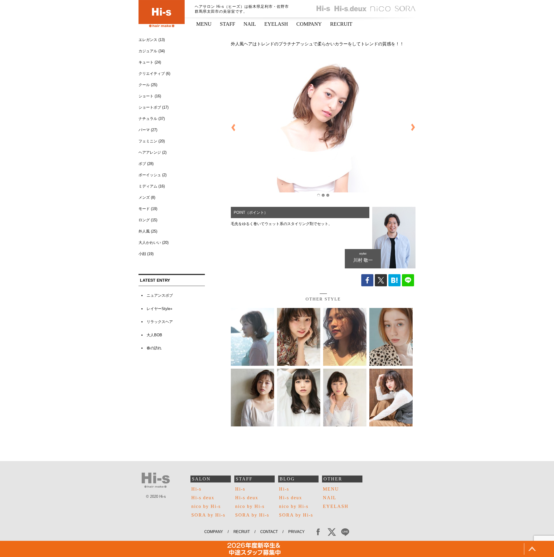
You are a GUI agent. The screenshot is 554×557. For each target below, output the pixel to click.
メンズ (144, 197)
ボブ (142, 163)
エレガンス (147, 40)
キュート (146, 62)
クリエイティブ (151, 73)
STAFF (227, 24)
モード (144, 209)
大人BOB (154, 335)
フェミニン (147, 141)
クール (144, 85)
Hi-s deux (202, 497)
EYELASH (276, 24)
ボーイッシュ (149, 175)
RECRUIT (341, 24)
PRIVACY (298, 532)
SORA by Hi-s (208, 515)
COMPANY (309, 24)
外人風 (144, 231)
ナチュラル (147, 118)
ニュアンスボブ (160, 295)
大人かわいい (149, 242)
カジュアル (147, 51)
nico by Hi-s (206, 506)
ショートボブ (149, 107)
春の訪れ (154, 348)
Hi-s (196, 489)
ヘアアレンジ (149, 152)
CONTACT (269, 532)
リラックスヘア (160, 322)
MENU (204, 24)
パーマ (144, 130)
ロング (144, 220)
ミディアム (147, 186)
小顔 (142, 254)
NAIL (250, 24)
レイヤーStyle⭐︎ (160, 309)
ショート (146, 96)
